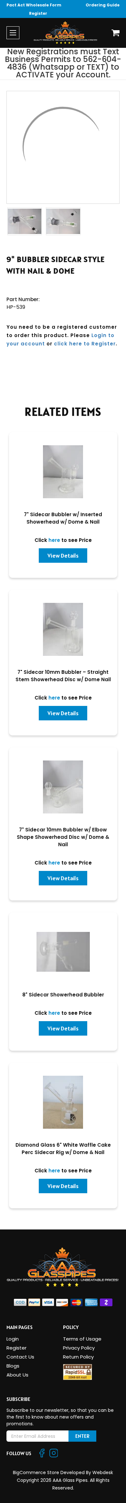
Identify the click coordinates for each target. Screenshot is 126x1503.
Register (38, 13)
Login (12, 1338)
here (54, 540)
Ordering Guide (103, 5)
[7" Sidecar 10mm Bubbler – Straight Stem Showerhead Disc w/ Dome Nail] (63, 629)
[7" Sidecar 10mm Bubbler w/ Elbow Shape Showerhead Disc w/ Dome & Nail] (63, 786)
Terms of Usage (82, 1338)
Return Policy (78, 1356)
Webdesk (102, 1472)
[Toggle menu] (12, 32)
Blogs (12, 1365)
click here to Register (85, 343)
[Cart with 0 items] (115, 33)
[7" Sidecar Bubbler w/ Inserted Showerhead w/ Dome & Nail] (63, 471)
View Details (63, 555)
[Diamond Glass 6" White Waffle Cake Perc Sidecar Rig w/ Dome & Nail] (63, 1102)
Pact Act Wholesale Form (33, 5)
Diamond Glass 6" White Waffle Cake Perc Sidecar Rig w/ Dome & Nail (63, 1149)
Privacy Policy (79, 1347)
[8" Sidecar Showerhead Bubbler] (63, 951)
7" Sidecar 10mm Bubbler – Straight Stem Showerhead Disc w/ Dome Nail (63, 676)
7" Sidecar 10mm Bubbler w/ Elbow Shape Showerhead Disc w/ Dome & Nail (63, 837)
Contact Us (20, 1356)
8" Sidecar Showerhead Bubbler (63, 994)
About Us (17, 1374)
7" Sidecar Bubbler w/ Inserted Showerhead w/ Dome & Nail (63, 518)
